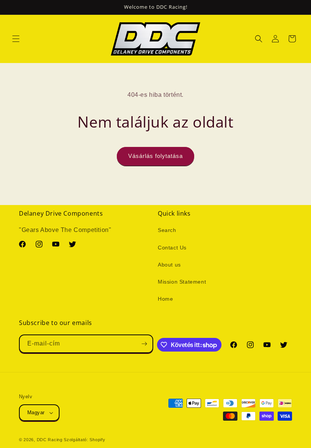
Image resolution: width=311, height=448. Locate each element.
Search (167, 230)
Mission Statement (182, 282)
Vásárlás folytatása (155, 156)
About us (169, 265)
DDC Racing (50, 439)
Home (165, 299)
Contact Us (172, 248)
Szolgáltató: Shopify (84, 439)
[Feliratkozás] (144, 343)
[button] (16, 38)
